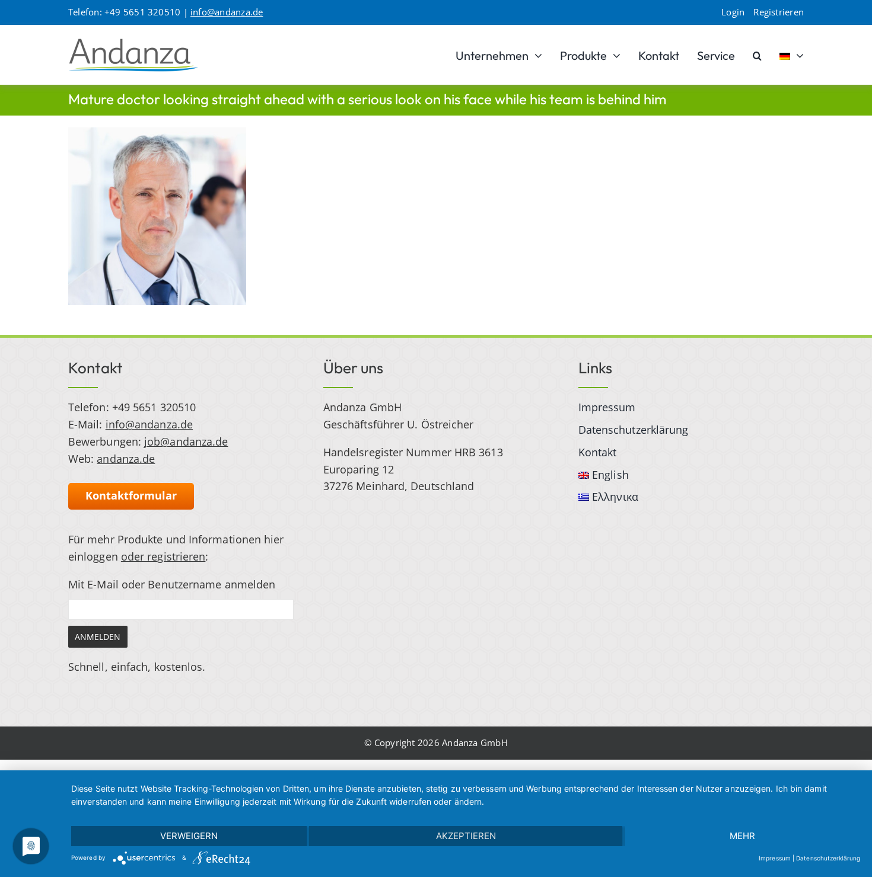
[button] (757, 55)
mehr (742, 835)
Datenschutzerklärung (828, 858)
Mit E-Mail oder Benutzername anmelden (171, 584)
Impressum (775, 858)
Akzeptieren (466, 835)
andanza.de (126, 459)
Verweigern (189, 835)
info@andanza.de (226, 12)
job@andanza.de (186, 441)
